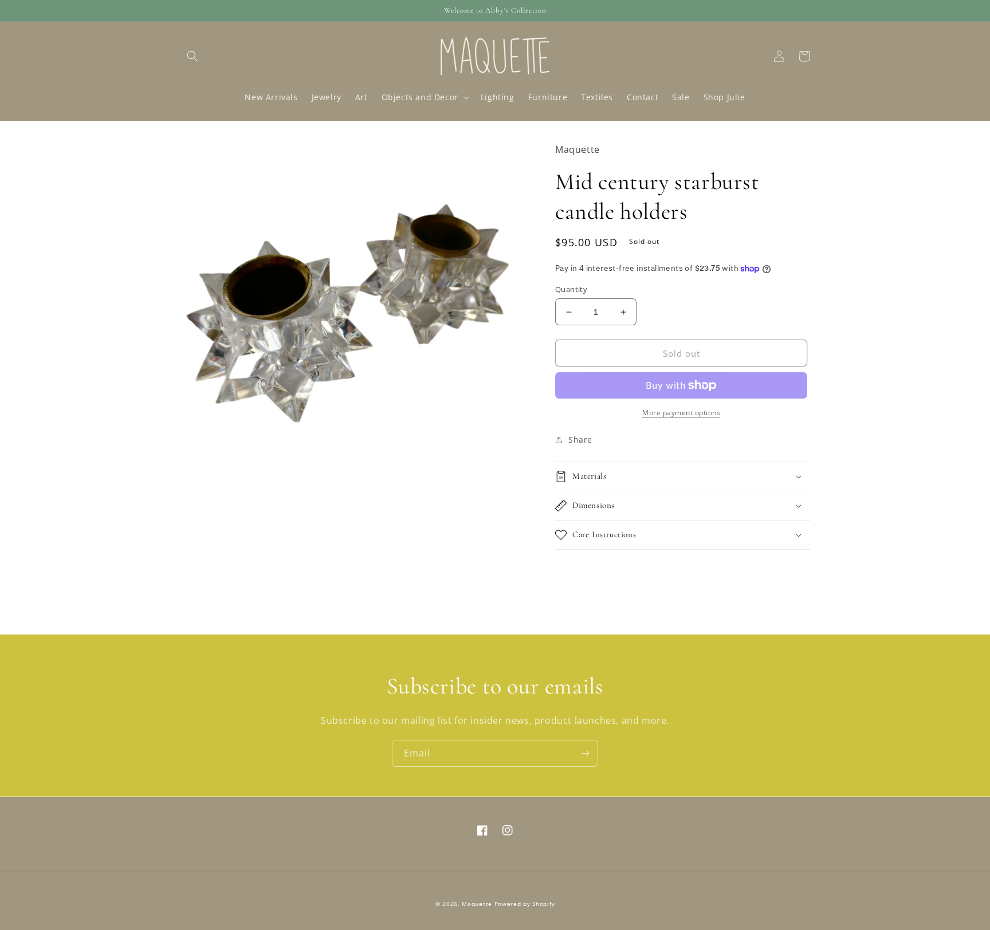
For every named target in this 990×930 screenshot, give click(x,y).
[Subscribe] (585, 753)
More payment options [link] (681, 412)
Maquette (477, 904)
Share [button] (580, 439)
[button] (192, 56)
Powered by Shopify (524, 904)
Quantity (571, 289)
